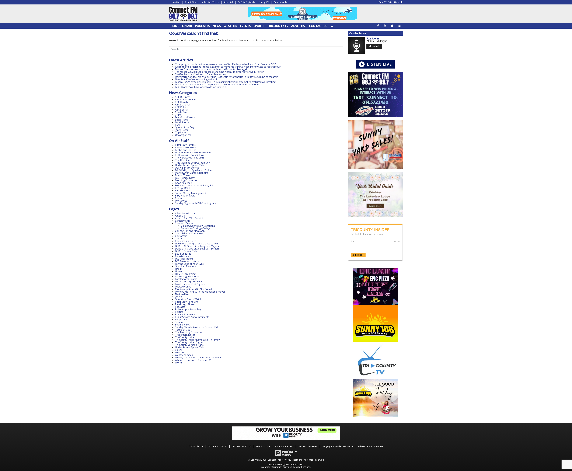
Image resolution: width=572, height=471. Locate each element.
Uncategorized (183, 135)
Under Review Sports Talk (189, 165)
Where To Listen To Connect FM (193, 360)
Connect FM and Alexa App (190, 231)
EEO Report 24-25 (217, 446)
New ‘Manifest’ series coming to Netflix (197, 79)
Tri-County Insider (185, 337)
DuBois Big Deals (246, 2)
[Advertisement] (302, 13)
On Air (187, 26)
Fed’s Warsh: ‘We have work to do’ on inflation (200, 87)
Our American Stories (187, 167)
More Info (374, 46)
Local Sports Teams (186, 279)
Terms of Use (182, 329)
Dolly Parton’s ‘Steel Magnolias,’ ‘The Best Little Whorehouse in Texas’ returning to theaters (226, 76)
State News (181, 130)
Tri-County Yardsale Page (189, 344)
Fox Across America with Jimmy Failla (195, 185)
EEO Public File (183, 253)
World (178, 362)
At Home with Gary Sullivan (190, 155)
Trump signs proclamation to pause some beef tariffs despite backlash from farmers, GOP (225, 64)
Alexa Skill (228, 2)
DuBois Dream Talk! (186, 251)
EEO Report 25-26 (241, 446)
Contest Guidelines (185, 241)
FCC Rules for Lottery (187, 261)
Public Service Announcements (192, 317)
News (217, 26)
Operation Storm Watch (188, 299)
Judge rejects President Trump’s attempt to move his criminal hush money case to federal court (228, 66)
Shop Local (181, 319)
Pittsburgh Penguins (186, 301)
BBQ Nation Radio (185, 195)
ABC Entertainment (185, 99)
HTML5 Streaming (185, 274)
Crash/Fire (181, 112)
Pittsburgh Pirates (185, 145)
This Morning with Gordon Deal (192, 162)
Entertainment (183, 256)
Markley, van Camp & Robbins (191, 172)
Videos (178, 350)
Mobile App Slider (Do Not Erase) (193, 289)
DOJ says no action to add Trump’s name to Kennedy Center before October (217, 84)
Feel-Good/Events (185, 117)
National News (183, 294)
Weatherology (303, 466)
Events (245, 26)
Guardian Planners (185, 266)
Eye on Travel (182, 175)
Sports (259, 26)
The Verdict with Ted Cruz (189, 157)
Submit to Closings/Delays (195, 228)
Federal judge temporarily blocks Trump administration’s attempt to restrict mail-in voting (225, 82)
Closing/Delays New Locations (198, 225)
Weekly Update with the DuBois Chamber (198, 357)
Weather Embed (184, 355)
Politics (179, 312)
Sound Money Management (190, 193)
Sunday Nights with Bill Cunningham (195, 203)
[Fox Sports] (356, 45)
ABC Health (181, 102)
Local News (181, 119)
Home (174, 26)
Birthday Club (182, 220)
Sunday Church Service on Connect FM (196, 327)
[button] (332, 26)
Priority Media (280, 2)
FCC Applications (184, 258)
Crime (178, 114)
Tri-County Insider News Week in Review (197, 339)
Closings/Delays (184, 223)
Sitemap (179, 322)
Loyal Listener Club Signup (190, 284)
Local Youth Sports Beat (188, 281)
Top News (180, 132)
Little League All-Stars (187, 276)
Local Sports (182, 122)
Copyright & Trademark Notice (337, 446)
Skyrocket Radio (294, 464)
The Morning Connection (189, 332)
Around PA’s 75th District (189, 218)
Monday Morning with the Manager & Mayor (200, 291)
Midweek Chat (183, 286)
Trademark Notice (185, 334)
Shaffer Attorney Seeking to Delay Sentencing (201, 74)
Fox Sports (181, 200)
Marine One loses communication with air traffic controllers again (211, 69)
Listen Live (175, 2)
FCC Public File (196, 446)
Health (178, 269)
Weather (230, 26)
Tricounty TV (277, 26)
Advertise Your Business (370, 446)
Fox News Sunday (185, 177)
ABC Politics (181, 107)
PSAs (178, 124)
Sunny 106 (264, 2)
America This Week (185, 147)
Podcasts (202, 26)
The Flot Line (182, 160)
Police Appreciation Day (188, 309)
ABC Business (182, 97)
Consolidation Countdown (189, 233)
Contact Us (318, 26)
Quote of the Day (184, 127)
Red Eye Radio (183, 188)
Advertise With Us (210, 2)
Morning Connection (186, 180)
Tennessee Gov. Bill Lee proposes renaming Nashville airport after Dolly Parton (219, 71)
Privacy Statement (185, 314)
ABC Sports (181, 109)
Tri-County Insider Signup (189, 342)
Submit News (191, 2)
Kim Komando (183, 190)
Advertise (298, 26)
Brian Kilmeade (183, 183)
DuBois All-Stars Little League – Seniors (197, 248)
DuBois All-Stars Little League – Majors (197, 246)
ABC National (182, 104)
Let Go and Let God (185, 150)
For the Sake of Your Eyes (189, 263)
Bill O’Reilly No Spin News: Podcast (194, 170)
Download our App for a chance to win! (196, 243)
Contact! (179, 198)
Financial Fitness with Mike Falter (193, 152)
